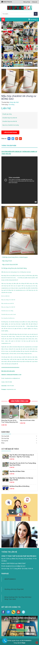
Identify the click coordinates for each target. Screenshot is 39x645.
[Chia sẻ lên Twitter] (12, 138)
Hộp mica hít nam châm (27, 420)
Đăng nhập (26, 2)
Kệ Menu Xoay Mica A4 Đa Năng (19, 486)
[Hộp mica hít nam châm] (5, 472)
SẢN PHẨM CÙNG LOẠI (19, 401)
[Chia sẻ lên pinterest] (16, 138)
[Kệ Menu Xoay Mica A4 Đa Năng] (5, 487)
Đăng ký (34, 2)
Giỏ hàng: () (34, 19)
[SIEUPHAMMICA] (19, 7)
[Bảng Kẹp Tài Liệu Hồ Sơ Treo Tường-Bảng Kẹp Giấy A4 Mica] (5, 464)
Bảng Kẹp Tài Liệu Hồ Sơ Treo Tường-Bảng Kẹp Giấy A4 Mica (9, 421)
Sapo (23, 643)
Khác (2, 443)
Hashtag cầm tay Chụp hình (13, 589)
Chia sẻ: (4, 138)
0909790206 (7, 2)
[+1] (20, 138)
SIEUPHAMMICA (10, 579)
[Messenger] (8, 612)
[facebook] (3, 612)
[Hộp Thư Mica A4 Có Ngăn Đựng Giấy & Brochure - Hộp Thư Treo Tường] (5, 456)
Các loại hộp (5, 438)
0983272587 (22, 563)
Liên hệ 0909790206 (10, 132)
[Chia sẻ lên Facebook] (9, 138)
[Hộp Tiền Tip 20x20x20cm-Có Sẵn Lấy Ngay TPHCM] (5, 479)
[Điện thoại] (13, 612)
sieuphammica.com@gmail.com (15, 566)
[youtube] (18, 612)
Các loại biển (5, 436)
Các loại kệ (4, 440)
